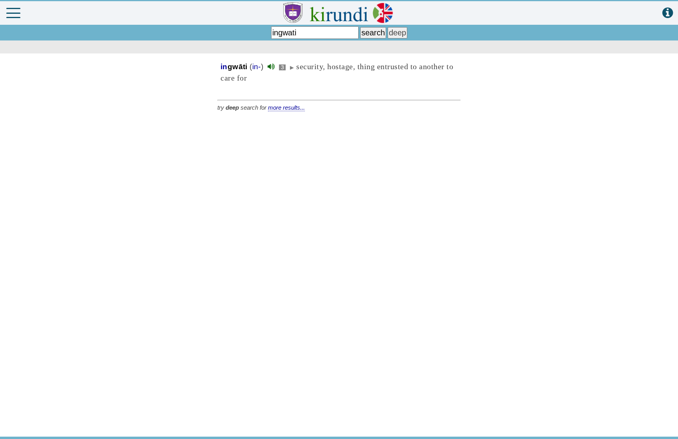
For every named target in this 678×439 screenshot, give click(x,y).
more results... (286, 107)
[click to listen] (271, 66)
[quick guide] (667, 13)
